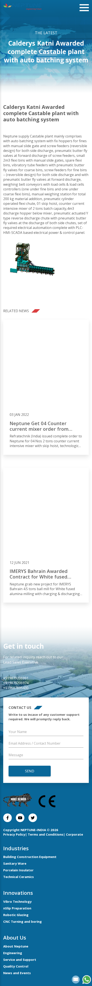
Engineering (12, 953)
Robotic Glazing (15, 915)
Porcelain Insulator (18, 870)
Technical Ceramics (18, 877)
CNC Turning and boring (22, 921)
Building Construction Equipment (29, 857)
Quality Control (15, 966)
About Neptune (15, 946)
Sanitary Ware (14, 863)
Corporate (74, 834)
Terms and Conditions (45, 834)
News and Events (17, 973)
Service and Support (19, 959)
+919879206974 (15, 682)
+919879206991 (15, 678)
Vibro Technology (17, 901)
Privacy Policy (14, 834)
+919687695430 (15, 687)
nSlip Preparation (17, 908)
